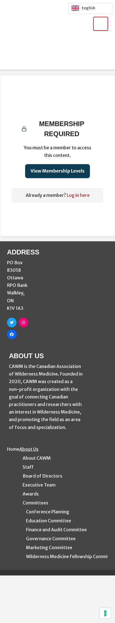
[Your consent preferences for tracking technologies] (105, 613)
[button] (100, 24)
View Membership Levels (57, 171)
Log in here (78, 195)
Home (13, 449)
